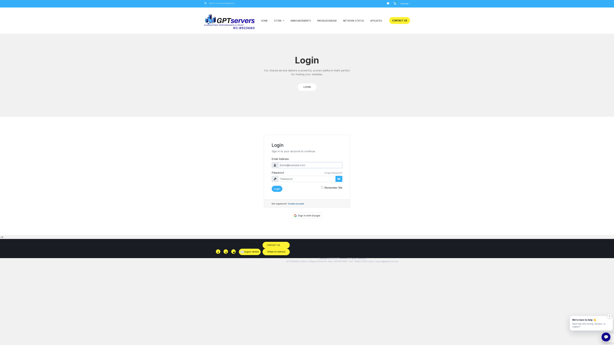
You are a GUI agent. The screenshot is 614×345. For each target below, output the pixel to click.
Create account (296, 204)
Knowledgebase (327, 20)
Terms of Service (276, 252)
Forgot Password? (333, 173)
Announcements (301, 20)
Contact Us (399, 20)
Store (278, 20)
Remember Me (333, 187)
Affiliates (376, 20)
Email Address (280, 159)
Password (278, 172)
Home (264, 20)
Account (405, 3)
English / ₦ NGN (251, 252)
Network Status (353, 20)
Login (277, 188)
